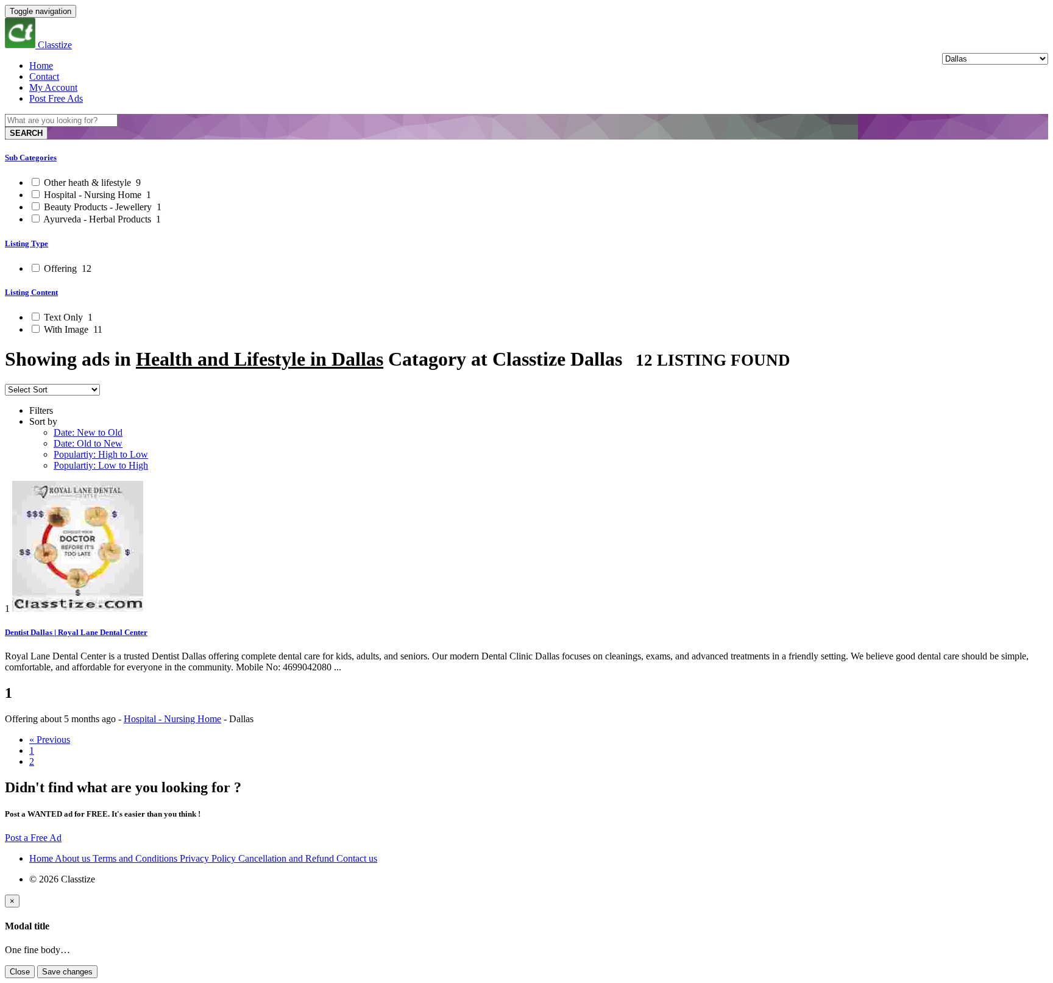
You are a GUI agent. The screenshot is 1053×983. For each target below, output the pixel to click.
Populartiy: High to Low (101, 454)
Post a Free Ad (33, 837)
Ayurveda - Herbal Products (101, 219)
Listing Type (26, 243)
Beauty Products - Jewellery (101, 207)
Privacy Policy (209, 858)
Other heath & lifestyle (91, 182)
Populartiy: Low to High (101, 465)
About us (74, 858)
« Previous (49, 739)
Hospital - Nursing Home (96, 195)
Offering (66, 268)
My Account (53, 87)
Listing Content (31, 292)
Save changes (67, 971)
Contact (44, 76)
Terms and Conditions (136, 858)
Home (41, 65)
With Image (71, 329)
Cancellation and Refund (287, 858)
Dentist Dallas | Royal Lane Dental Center (76, 632)
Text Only (67, 317)
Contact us (356, 858)
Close (20, 971)
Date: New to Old (88, 432)
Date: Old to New (88, 443)
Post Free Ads (56, 98)
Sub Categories (31, 157)
